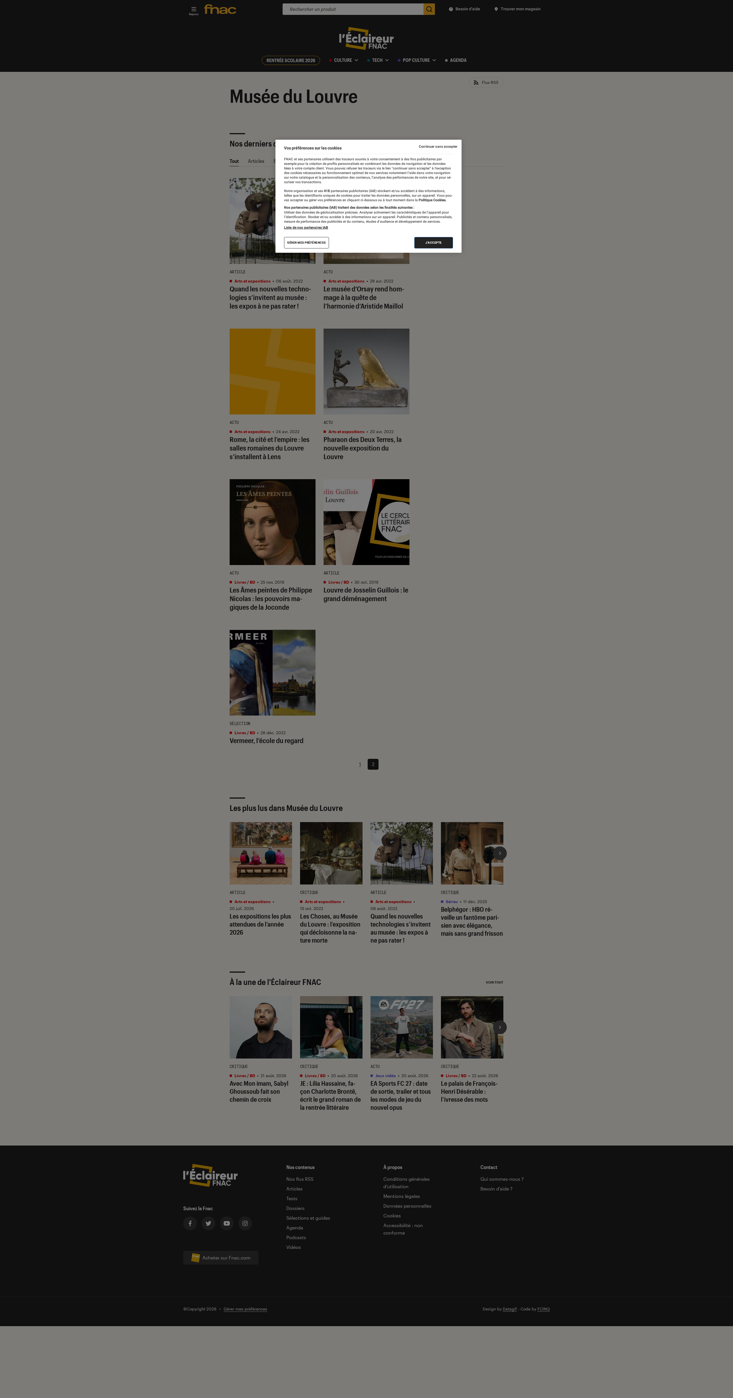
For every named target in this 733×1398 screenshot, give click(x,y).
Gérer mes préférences (306, 242)
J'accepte (433, 242)
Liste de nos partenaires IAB (306, 228)
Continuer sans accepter (438, 147)
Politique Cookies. (432, 200)
